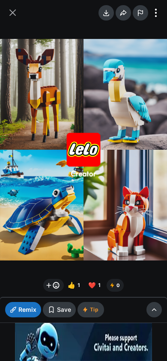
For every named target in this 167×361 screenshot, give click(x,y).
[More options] (156, 13)
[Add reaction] (53, 285)
